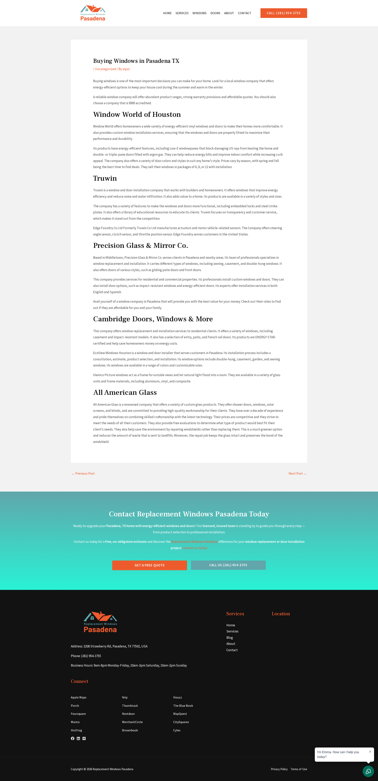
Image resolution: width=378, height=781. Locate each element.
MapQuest (180, 714)
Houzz (177, 697)
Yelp (125, 697)
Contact (244, 13)
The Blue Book (183, 706)
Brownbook (130, 730)
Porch (75, 706)
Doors (215, 13)
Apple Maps (78, 697)
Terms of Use (299, 769)
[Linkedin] (78, 738)
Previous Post (83, 473)
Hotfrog (76, 730)
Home (167, 13)
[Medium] (84, 738)
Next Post (298, 473)
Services (182, 13)
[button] (282, 13)
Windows (200, 13)
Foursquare (78, 714)
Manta (75, 722)
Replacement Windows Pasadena (194, 541)
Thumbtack (130, 706)
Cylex (176, 730)
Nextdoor (128, 714)
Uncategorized (105, 69)
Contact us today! (195, 548)
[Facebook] (72, 738)
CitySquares (181, 722)
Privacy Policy (279, 769)
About (229, 13)
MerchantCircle (132, 722)
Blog (229, 637)
